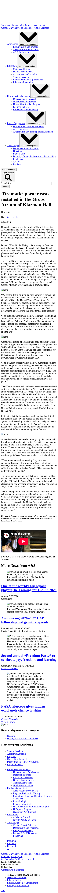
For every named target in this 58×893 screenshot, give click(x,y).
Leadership (18, 159)
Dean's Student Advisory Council (23, 761)
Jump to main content (35, 25)
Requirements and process (25, 47)
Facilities (17, 164)
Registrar (11, 756)
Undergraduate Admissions (26, 772)
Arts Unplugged (20, 129)
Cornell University (10, 28)
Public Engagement (16, 123)
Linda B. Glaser (13, 217)
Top (3, 890)
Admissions (12, 44)
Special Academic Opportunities (28, 79)
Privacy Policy (14, 880)
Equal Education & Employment (22, 882)
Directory (17, 151)
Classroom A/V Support (24, 812)
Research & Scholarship (18, 96)
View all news (8, 722)
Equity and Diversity (23, 830)
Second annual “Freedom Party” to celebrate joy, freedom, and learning (29, 657)
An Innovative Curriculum (25, 74)
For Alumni (12, 814)
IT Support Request (22, 809)
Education (12, 66)
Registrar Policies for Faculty (26, 793)
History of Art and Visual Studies (22, 738)
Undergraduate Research (24, 99)
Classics (11, 736)
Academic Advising (16, 754)
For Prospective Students (18, 769)
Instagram (11, 841)
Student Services (21, 77)
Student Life (19, 153)
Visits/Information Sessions (26, 49)
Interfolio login (20, 801)
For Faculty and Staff (17, 788)
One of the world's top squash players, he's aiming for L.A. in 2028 (29, 588)
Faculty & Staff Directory (25, 833)
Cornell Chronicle (9, 668)
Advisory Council (21, 817)
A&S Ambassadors (22, 52)
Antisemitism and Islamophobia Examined (33, 131)
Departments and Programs (26, 148)
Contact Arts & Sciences (24, 825)
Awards (16, 161)
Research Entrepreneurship (25, 109)
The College (13, 145)
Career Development (17, 759)
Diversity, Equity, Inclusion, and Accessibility (34, 156)
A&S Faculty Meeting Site (25, 790)
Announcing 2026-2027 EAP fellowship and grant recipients (24, 620)
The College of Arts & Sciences (34, 28)
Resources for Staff (22, 804)
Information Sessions (23, 777)
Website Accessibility (17, 877)
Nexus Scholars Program (24, 101)
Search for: (6, 183)
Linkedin (11, 843)
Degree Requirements (23, 71)
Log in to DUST (15, 764)
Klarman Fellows (21, 107)
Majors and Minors (22, 69)
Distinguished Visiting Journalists (28, 126)
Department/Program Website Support (31, 806)
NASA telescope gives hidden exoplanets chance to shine (23, 708)
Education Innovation (23, 82)
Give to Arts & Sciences (24, 820)
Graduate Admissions (23, 785)
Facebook (11, 846)
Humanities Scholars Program (27, 104)
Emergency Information (18, 885)
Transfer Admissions (22, 782)
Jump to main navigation (13, 25)
